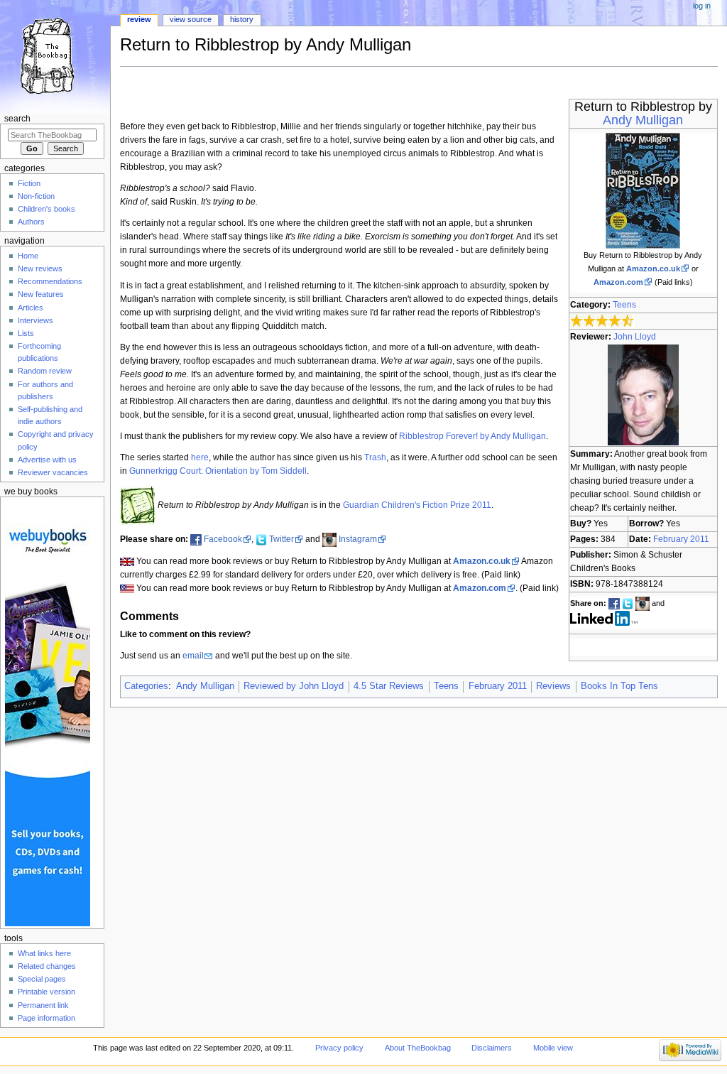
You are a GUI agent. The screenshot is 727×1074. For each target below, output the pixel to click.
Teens (624, 305)
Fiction (29, 183)
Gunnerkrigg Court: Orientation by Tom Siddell (218, 471)
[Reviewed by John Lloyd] (643, 394)
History (241, 19)
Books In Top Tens (619, 686)
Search (17, 118)
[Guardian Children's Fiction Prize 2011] (137, 505)
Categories (146, 686)
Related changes (47, 966)
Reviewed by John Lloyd (294, 686)
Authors (31, 221)
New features (41, 294)
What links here (44, 953)
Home (28, 255)
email (193, 656)
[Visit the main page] (55, 55)
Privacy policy (339, 1047)
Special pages (42, 979)
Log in (702, 5)
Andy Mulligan (643, 120)
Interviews (35, 320)
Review (139, 19)
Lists (26, 333)
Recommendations (50, 281)
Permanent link (43, 1005)
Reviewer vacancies (53, 472)
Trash (375, 457)
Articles (30, 307)
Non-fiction (36, 196)
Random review (45, 371)
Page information (46, 1018)
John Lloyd (634, 337)
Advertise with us (47, 459)
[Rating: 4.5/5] (602, 321)
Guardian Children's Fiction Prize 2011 (417, 505)
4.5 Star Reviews (389, 686)
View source (191, 19)
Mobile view (553, 1047)
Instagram (358, 539)
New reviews (40, 268)
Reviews (553, 686)
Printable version (46, 991)
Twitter (281, 539)
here (200, 457)
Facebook (223, 539)
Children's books (46, 209)
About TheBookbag (418, 1047)
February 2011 (681, 539)
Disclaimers (491, 1047)
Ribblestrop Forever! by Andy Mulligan (472, 436)
